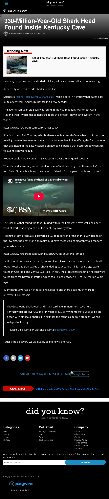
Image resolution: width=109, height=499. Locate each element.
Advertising (79, 434)
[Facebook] (83, 4)
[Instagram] (93, 4)
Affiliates (78, 448)
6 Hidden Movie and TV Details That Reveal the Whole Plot (67, 389)
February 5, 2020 (65, 329)
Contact (78, 437)
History (6, 440)
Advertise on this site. (21, 490)
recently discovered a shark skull (34, 96)
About (77, 431)
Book (41, 434)
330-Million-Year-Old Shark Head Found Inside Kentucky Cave (65, 59)
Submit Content (81, 445)
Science (7, 437)
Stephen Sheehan (16, 33)
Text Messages (46, 440)
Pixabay (105, 38)
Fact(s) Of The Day (47, 431)
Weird (6, 431)
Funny (6, 434)
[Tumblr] (99, 4)
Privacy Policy (80, 440)
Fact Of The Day (16, 10)
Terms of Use (80, 442)
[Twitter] (88, 4)
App (41, 437)
